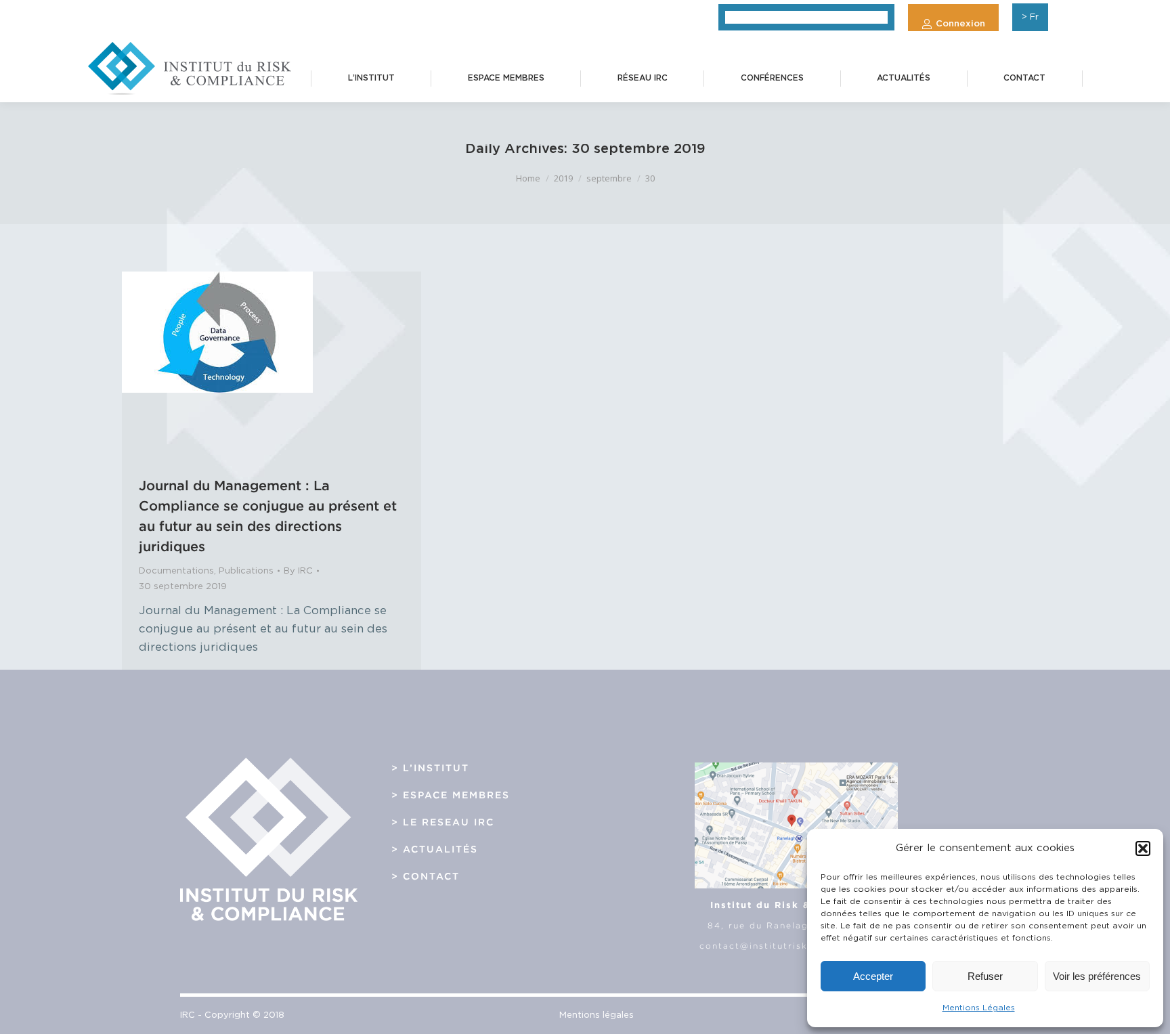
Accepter (873, 976)
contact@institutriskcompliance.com (795, 945)
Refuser (985, 976)
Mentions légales (596, 1015)
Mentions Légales (978, 1008)
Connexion (960, 24)
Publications (246, 571)
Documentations (176, 571)
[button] (1143, 848)
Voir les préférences (1097, 976)
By (298, 571)
